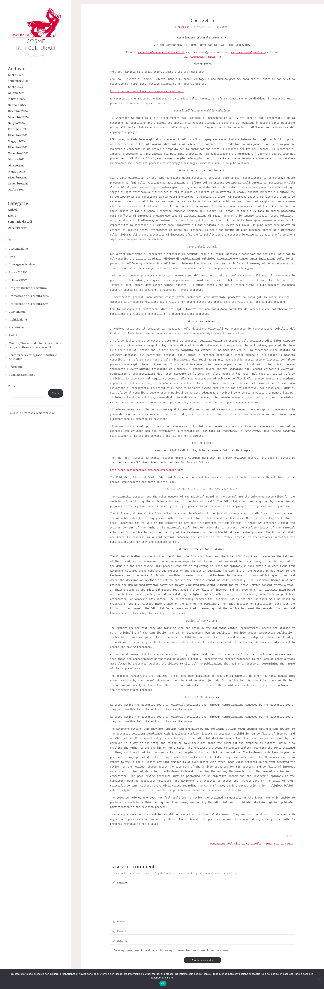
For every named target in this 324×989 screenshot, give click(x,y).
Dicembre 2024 (18, 111)
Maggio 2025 (16, 99)
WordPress (46, 413)
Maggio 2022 (16, 171)
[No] (319, 979)
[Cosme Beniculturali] (35, 21)
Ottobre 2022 (16, 159)
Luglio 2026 (15, 75)
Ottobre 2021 (16, 189)
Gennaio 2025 (17, 105)
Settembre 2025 (18, 81)
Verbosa (29, 413)
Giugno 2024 (16, 123)
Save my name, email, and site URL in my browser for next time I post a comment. (173, 950)
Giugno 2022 (16, 165)
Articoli (12, 209)
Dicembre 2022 (18, 147)
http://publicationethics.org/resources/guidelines (147, 91)
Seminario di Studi (20, 221)
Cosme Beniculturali (35, 45)
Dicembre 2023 (17, 135)
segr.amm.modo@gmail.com (248, 52)
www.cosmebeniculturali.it (202, 57)
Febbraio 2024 (17, 129)
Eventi (12, 215)
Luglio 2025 (15, 87)
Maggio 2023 (16, 141)
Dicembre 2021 (17, 177)
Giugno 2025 (16, 93)
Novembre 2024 (18, 117)
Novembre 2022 (18, 153)
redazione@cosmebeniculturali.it (161, 52)
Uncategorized (17, 228)
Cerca (12, 386)
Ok (163, 983)
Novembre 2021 (18, 183)
